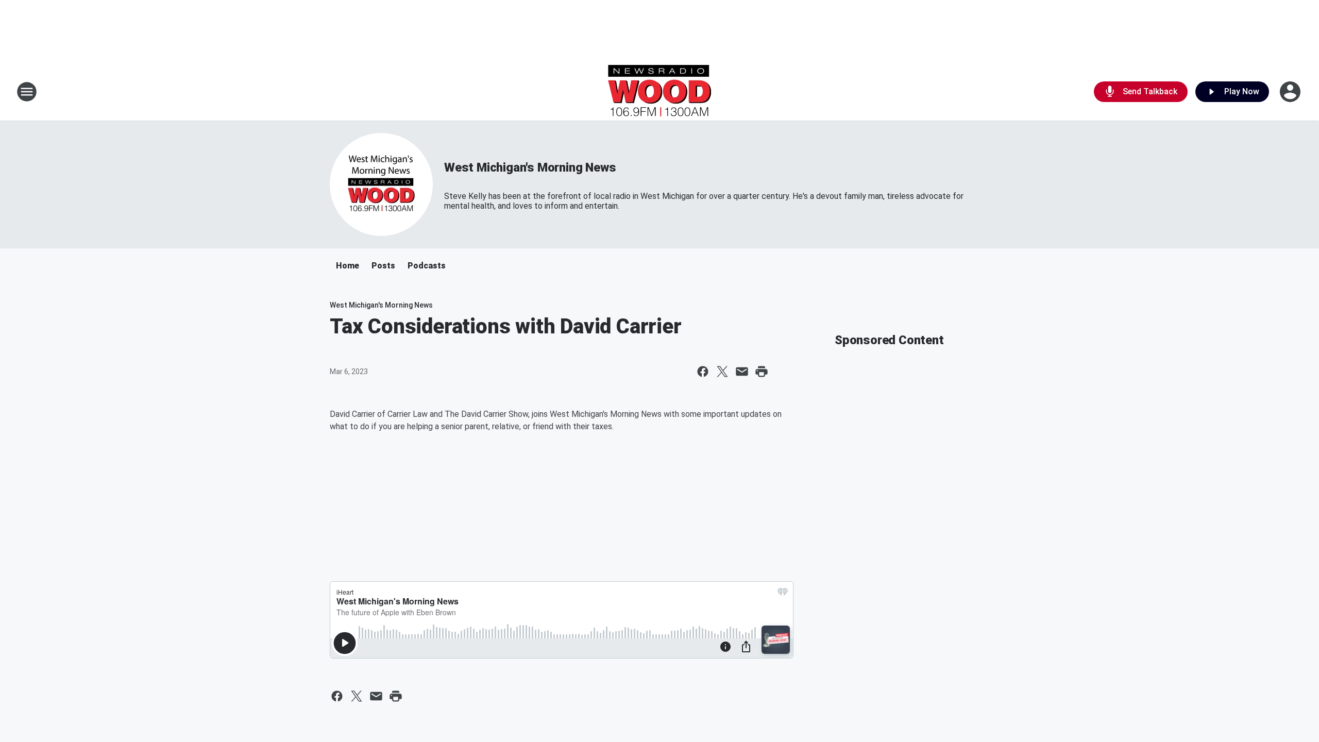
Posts (383, 266)
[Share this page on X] (722, 371)
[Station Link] (659, 92)
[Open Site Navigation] (26, 91)
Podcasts (427, 266)
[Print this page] (761, 371)
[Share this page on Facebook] (703, 371)
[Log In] (1291, 91)
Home (347, 266)
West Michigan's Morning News (530, 167)
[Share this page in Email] (742, 371)
